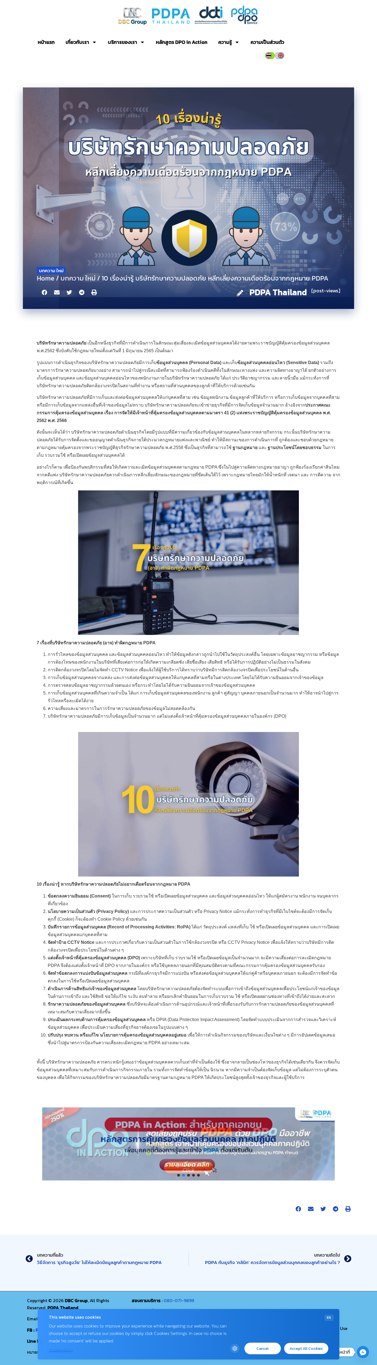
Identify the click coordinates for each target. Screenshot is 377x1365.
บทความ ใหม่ (51, 270)
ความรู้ (225, 42)
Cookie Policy (61, 1350)
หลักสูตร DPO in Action (181, 42)
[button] (44, 292)
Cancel (262, 1348)
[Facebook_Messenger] (363, 1352)
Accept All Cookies (306, 1348)
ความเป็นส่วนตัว (267, 42)
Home (45, 278)
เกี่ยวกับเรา (77, 42)
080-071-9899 (179, 1300)
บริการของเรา (122, 42)
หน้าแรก (46, 42)
